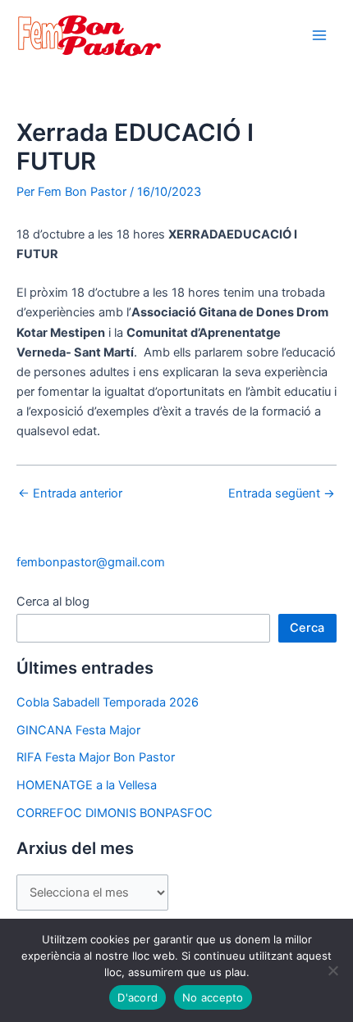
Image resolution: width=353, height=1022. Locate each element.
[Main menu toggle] (319, 35)
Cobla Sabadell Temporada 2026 (107, 702)
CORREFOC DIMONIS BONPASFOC (114, 813)
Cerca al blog (52, 601)
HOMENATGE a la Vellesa (86, 785)
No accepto (213, 997)
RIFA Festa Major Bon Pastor (95, 757)
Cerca (307, 627)
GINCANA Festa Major (78, 730)
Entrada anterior (70, 494)
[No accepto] (332, 970)
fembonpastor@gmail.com (90, 562)
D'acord (137, 997)
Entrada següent (281, 494)
